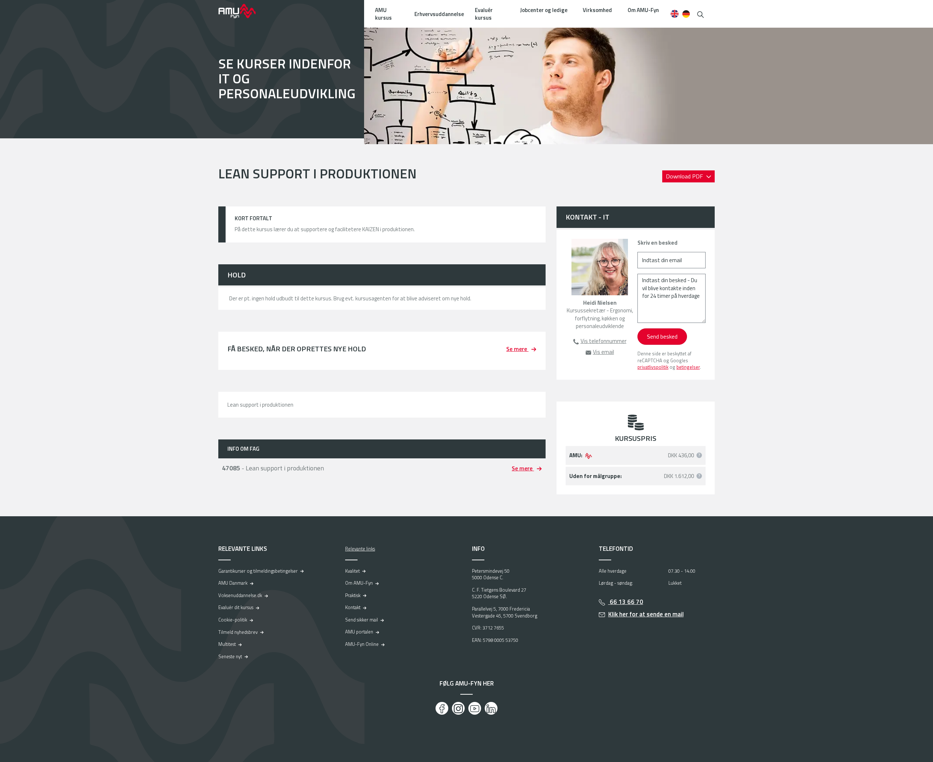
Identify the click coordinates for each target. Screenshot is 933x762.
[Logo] (242, 11)
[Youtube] (474, 708)
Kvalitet (352, 571)
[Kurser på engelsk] (674, 14)
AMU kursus (383, 14)
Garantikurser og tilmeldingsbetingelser (258, 571)
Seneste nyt (230, 656)
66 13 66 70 (625, 601)
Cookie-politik (232, 619)
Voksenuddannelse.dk (240, 595)
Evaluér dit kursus (235, 607)
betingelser (688, 367)
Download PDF (685, 176)
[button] (700, 14)
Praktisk (352, 595)
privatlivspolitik (652, 367)
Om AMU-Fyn (643, 10)
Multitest (227, 644)
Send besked (662, 336)
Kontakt (352, 607)
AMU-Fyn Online (362, 644)
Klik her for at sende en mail (646, 614)
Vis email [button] (603, 352)
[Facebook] (442, 708)
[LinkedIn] (491, 708)
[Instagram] (458, 708)
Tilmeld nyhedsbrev (238, 632)
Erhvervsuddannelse (439, 14)
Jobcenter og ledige (543, 10)
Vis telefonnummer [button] (603, 341)
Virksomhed (597, 10)
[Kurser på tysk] (686, 14)
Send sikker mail (361, 619)
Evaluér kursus (484, 14)
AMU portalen (359, 631)
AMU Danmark (232, 583)
